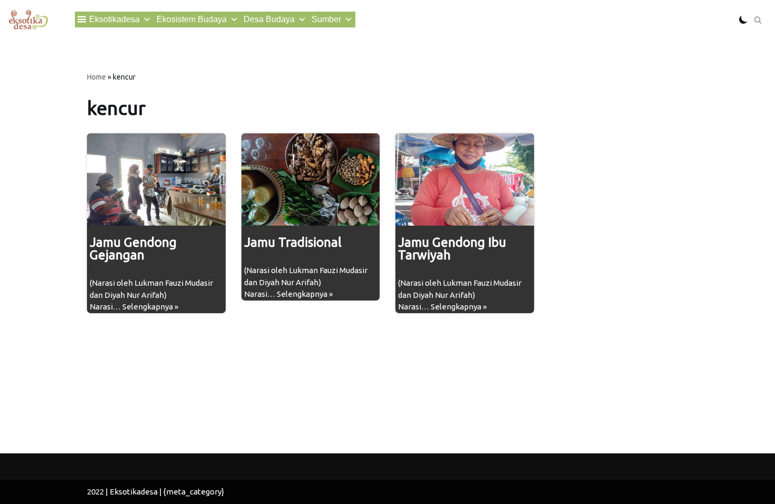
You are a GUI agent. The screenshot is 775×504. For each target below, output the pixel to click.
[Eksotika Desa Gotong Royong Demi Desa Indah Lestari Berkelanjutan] (28, 19)
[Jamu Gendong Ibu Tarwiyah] (464, 179)
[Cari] (758, 20)
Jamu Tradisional (293, 242)
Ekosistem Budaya (192, 19)
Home (96, 77)
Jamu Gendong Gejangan (133, 248)
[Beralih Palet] (743, 19)
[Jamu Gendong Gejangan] (156, 179)
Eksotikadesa (114, 19)
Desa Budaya (269, 19)
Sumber (326, 19)
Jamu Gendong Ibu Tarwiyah (452, 248)
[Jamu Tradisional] (310, 179)
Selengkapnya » (150, 306)
